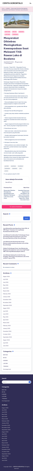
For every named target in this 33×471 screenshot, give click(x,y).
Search (5, 214)
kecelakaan (20, 166)
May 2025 (5, 317)
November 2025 (7, 302)
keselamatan (7, 168)
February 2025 (7, 325)
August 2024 (6, 340)
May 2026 (5, 285)
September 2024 (7, 337)
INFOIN (14, 31)
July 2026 (5, 279)
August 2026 (6, 276)
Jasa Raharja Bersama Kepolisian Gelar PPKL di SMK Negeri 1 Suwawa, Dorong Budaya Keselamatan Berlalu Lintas (16, 230)
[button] (8, 182)
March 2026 (6, 291)
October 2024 (7, 334)
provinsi (6, 170)
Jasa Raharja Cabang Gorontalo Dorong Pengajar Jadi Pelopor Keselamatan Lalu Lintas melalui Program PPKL (16, 256)
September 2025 (7, 305)
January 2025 (6, 328)
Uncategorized (7, 369)
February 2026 (7, 293)
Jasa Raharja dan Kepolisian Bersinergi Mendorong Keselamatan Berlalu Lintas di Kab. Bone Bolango (16, 243)
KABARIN (21, 31)
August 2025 (6, 308)
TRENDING (15, 34)
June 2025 (5, 314)
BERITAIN (7, 31)
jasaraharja (13, 166)
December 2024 (7, 331)
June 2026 (5, 282)
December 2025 (7, 299)
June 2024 (5, 345)
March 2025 (6, 322)
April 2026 (5, 288)
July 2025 (5, 311)
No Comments (9, 63)
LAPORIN (7, 34)
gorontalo (7, 166)
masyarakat (14, 168)
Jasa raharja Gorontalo (14, 179)
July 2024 (5, 343)
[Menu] (30, 3)
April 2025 (5, 319)
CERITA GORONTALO (13, 3)
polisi (20, 168)
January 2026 (6, 296)
